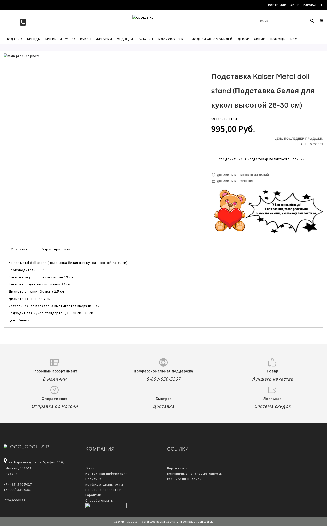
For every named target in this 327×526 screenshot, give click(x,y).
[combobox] (286, 20)
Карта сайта (177, 468)
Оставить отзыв (225, 118)
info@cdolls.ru (16, 500)
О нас (90, 468)
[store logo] (163, 22)
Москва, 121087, (18, 468)
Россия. (11, 473)
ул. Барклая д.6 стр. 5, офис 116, (36, 462)
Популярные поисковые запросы (195, 473)
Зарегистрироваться (305, 5)
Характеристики (56, 249)
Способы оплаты (99, 500)
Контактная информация (106, 473)
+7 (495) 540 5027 (18, 484)
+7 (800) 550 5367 (18, 489)
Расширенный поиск (184, 479)
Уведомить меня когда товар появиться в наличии (262, 159)
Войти (273, 5)
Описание (19, 249)
